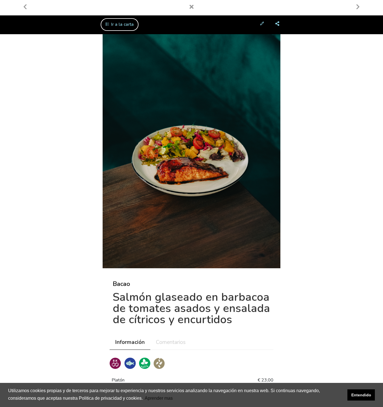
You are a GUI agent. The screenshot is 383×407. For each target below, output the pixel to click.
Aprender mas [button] (159, 398)
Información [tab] (130, 342)
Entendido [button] (361, 395)
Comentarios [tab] (171, 342)
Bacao (121, 284)
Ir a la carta (122, 24)
